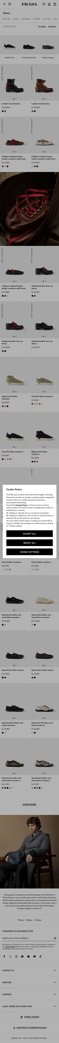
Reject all (29, 543)
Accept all (29, 533)
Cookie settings (29, 552)
